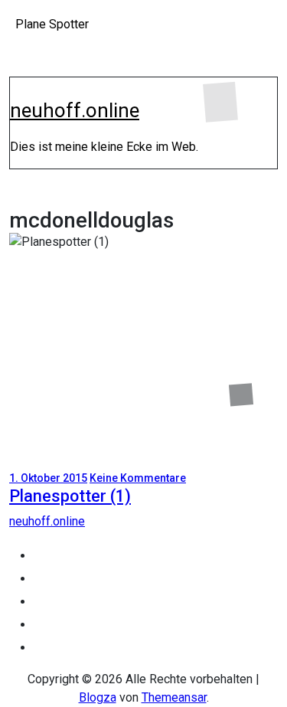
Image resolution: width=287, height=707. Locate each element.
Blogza (97, 697)
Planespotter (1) (70, 496)
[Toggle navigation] (20, 90)
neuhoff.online (74, 110)
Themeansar (174, 697)
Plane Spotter (52, 24)
